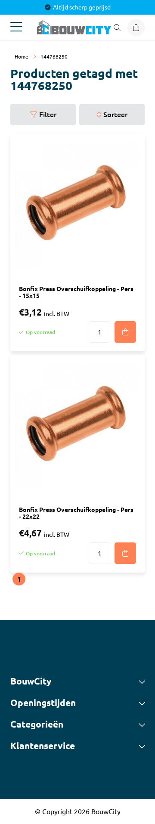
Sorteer (115, 114)
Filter (47, 114)
